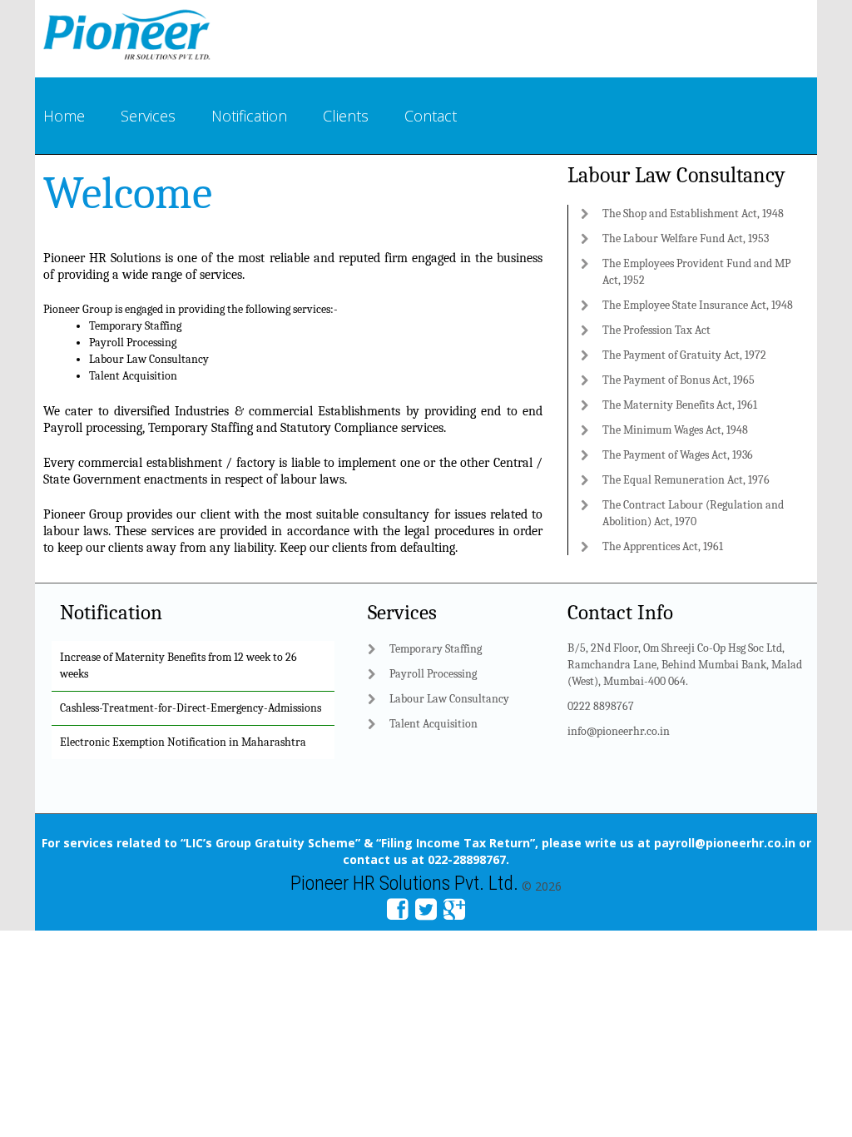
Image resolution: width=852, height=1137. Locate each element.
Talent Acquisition (133, 376)
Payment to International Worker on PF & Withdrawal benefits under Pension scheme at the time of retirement (191, 752)
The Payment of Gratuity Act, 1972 (684, 355)
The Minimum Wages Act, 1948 (675, 430)
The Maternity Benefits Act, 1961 (679, 405)
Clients (346, 116)
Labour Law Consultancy (149, 359)
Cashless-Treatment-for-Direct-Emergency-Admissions (190, 667)
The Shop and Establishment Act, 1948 (693, 213)
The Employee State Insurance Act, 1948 (697, 305)
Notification (249, 116)
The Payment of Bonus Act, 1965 (678, 380)
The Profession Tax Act (656, 330)
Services (148, 116)
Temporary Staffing (135, 326)
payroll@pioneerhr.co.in (724, 843)
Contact (430, 116)
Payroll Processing (132, 342)
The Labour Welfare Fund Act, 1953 (685, 238)
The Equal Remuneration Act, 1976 (686, 480)
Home (64, 116)
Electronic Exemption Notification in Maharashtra (183, 701)
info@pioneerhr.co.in (618, 731)
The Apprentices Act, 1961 (662, 546)
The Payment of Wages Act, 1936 (677, 455)
